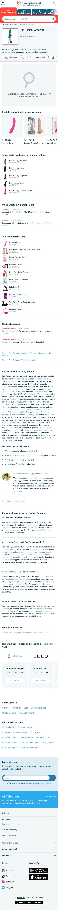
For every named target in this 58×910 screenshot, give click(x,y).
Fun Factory (23, 24)
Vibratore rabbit (26, 737)
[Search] (53, 19)
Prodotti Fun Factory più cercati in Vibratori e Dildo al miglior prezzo (26, 354)
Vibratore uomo (43, 737)
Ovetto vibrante (9, 713)
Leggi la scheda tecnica (15, 501)
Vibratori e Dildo (11, 24)
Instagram (9, 882)
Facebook (9, 870)
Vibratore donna (24, 727)
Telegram (9, 887)
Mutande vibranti (26, 713)
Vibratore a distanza (30, 742)
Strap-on (17, 708)
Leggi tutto (18, 491)
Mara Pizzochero (22, 474)
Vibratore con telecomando (14, 732)
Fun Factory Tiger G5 (42, 379)
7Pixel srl (21, 898)
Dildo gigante (47, 742)
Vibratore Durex (9, 737)
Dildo (26, 708)
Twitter (8, 876)
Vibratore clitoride (10, 742)
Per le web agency (9, 830)
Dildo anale (34, 732)
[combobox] (10, 19)
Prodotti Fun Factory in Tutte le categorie (19, 360)
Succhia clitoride (38, 708)
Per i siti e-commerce (11, 824)
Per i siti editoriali (9, 835)
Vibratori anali (8, 727)
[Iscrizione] (53, 778)
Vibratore (6, 708)
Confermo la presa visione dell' (30, 783)
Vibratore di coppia (29, 747)
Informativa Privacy (43, 783)
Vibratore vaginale (10, 747)
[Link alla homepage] (3, 24)
